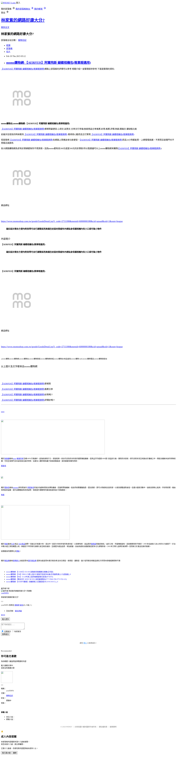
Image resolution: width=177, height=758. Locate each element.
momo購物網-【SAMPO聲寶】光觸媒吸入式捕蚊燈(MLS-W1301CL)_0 (32, 582)
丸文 (13, 544)
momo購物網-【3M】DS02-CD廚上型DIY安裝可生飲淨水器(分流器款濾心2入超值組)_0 (38, 574)
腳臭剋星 (20, 458)
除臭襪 (6, 458)
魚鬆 (2, 495)
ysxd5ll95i (5, 593)
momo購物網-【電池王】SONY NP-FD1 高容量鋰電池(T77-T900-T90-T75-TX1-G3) (36, 579)
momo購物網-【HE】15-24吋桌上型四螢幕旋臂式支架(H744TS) (29, 577)
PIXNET (69, 727)
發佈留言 (5, 634)
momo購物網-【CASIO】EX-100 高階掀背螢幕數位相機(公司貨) (29, 572)
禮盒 (18, 551)
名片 (8, 52)
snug (2, 412)
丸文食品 (21, 544)
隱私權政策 (103, 727)
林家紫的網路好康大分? (23, 20)
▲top (3, 615)
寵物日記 (22, 40)
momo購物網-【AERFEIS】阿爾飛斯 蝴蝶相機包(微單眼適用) (48, 62)
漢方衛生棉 (32, 561)
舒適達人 (16, 561)
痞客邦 (17, 605)
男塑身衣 (30, 487)
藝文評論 (18, 611)
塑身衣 (3, 466)
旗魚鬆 (93, 544)
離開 (14, 753)
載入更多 (5, 619)
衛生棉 (6, 561)
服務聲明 (113, 727)
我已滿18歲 (6, 753)
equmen (15, 487)
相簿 (8, 45)
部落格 (9, 48)
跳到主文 (5, 27)
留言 (21, 605)
